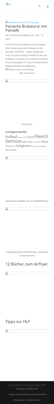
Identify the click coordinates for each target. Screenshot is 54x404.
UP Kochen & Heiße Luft (21, 35)
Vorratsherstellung (39, 146)
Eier (25, 137)
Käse (45, 141)
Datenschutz (34, 399)
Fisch (30, 137)
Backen (20, 137)
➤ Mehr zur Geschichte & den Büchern (27, 394)
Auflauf (11, 136)
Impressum (19, 399)
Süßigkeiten (23, 146)
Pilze (7, 146)
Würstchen (10, 149)
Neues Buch (27, 124)
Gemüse (13, 141)
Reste (13, 146)
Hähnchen (27, 141)
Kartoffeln (37, 142)
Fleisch (41, 136)
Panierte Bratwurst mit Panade (26, 28)
